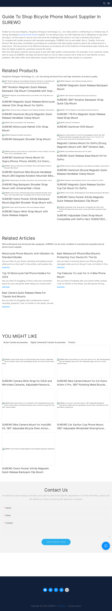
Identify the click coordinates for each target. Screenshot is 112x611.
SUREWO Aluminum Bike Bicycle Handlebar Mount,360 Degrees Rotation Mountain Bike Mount (27, 174)
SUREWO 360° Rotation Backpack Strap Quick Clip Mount (80, 101)
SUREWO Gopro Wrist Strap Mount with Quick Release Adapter (25, 213)
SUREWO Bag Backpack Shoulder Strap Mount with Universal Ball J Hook (25, 186)
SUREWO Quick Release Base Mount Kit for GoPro (82, 157)
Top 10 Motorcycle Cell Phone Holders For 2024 (26, 275)
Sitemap (62, 606)
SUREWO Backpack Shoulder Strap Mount (26, 139)
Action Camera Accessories (15, 342)
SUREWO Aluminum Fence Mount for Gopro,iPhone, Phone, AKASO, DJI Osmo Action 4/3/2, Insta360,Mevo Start (25, 159)
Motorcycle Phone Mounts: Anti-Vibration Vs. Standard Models (28, 255)
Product (71, 342)
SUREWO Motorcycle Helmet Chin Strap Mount (25, 128)
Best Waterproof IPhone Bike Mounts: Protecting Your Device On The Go (79, 255)
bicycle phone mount (28, 34)
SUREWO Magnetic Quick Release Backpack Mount (82, 87)
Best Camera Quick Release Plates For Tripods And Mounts (24, 294)
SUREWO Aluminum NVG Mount (75, 126)
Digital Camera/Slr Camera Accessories (48, 342)
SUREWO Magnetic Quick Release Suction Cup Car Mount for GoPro (81, 186)
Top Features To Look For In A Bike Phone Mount (81, 275)
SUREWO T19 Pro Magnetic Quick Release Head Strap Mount (81, 116)
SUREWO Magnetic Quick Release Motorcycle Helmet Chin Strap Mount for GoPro (28, 103)
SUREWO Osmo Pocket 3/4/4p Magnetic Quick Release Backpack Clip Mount (80, 199)
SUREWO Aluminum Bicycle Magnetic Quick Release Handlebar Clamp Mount (27, 116)
